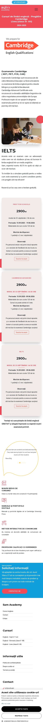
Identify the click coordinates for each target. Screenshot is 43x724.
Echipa (5, 618)
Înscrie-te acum (21, 259)
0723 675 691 (9, 688)
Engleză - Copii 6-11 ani (10, 637)
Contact (5, 615)
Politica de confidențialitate (12, 663)
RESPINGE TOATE (21, 716)
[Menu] (37, 9)
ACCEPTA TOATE (21, 709)
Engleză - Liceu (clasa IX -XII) (12, 644)
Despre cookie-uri (8, 666)
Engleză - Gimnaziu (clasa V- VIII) (13, 640)
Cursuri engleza (8, 611)
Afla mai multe (5, 703)
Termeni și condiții (9, 670)
